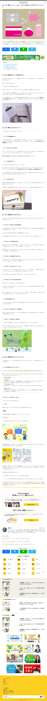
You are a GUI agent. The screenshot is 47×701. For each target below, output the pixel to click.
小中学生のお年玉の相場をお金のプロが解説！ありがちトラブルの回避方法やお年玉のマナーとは (19, 544)
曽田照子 (10, 528)
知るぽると (24, 441)
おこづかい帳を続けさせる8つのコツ (9, 67)
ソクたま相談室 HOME (6, 687)
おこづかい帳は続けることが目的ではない (10, 64)
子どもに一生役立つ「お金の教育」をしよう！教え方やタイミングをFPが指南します (17, 541)
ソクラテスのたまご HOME (6, 678)
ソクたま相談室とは (5, 688)
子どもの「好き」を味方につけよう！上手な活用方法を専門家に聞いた (31, 588)
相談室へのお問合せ (5, 693)
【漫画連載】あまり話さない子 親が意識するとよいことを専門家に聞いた (31, 594)
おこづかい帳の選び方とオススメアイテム (10, 68)
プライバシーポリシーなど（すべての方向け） (9, 692)
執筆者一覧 (4, 681)
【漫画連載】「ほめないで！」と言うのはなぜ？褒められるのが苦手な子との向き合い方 (31, 583)
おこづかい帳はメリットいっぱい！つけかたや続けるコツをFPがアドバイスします (17, 538)
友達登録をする (31, 520)
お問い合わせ (5, 684)
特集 (3, 680)
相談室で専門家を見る (31, 504)
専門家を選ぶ (5, 689)
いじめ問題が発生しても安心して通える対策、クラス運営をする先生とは (31, 609)
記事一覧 (4, 679)
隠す (6, 62)
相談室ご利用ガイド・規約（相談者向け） (8, 690)
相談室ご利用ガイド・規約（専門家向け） (8, 691)
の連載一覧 (5, 536)
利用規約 (4, 682)
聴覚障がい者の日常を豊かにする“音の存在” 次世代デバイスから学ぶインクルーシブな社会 (31, 603)
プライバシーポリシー (6, 683)
